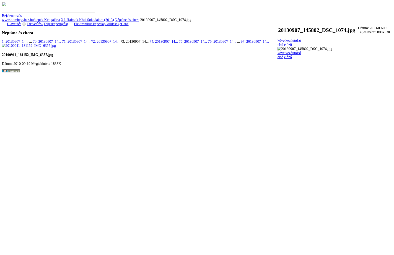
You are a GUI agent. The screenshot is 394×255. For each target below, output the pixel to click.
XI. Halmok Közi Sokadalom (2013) (87, 20)
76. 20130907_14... (222, 41)
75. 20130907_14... (193, 41)
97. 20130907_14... (255, 41)
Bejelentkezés (12, 16)
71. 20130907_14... (76, 41)
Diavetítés (14, 24)
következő (284, 40)
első (280, 45)
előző (288, 45)
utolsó (296, 40)
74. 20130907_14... (164, 41)
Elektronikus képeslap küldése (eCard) (101, 24)
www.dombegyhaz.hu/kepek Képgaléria (31, 20)
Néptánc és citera (127, 20)
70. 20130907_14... (47, 41)
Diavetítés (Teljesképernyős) (47, 24)
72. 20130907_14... (105, 41)
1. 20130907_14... (15, 41)
